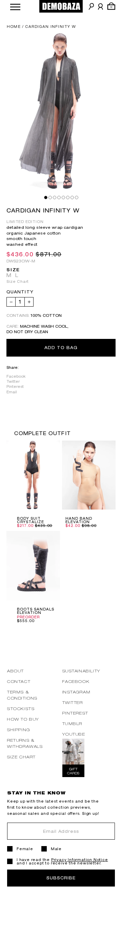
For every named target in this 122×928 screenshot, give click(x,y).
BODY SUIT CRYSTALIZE (30, 520)
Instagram (76, 691)
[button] (15, 6)
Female (25, 848)
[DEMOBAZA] (61, 6)
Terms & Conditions (22, 695)
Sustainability (81, 670)
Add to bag (61, 347)
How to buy (23, 719)
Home (14, 26)
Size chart (21, 756)
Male (56, 848)
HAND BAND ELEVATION (78, 520)
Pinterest (15, 386)
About (15, 670)
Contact (18, 681)
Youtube (73, 734)
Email (11, 392)
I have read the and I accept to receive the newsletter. (62, 861)
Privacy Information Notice (79, 859)
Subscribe (61, 877)
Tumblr (72, 723)
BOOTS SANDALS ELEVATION (35, 610)
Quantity (20, 292)
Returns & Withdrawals (25, 743)
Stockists (21, 708)
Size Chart (17, 281)
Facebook (15, 376)
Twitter (13, 381)
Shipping (18, 729)
